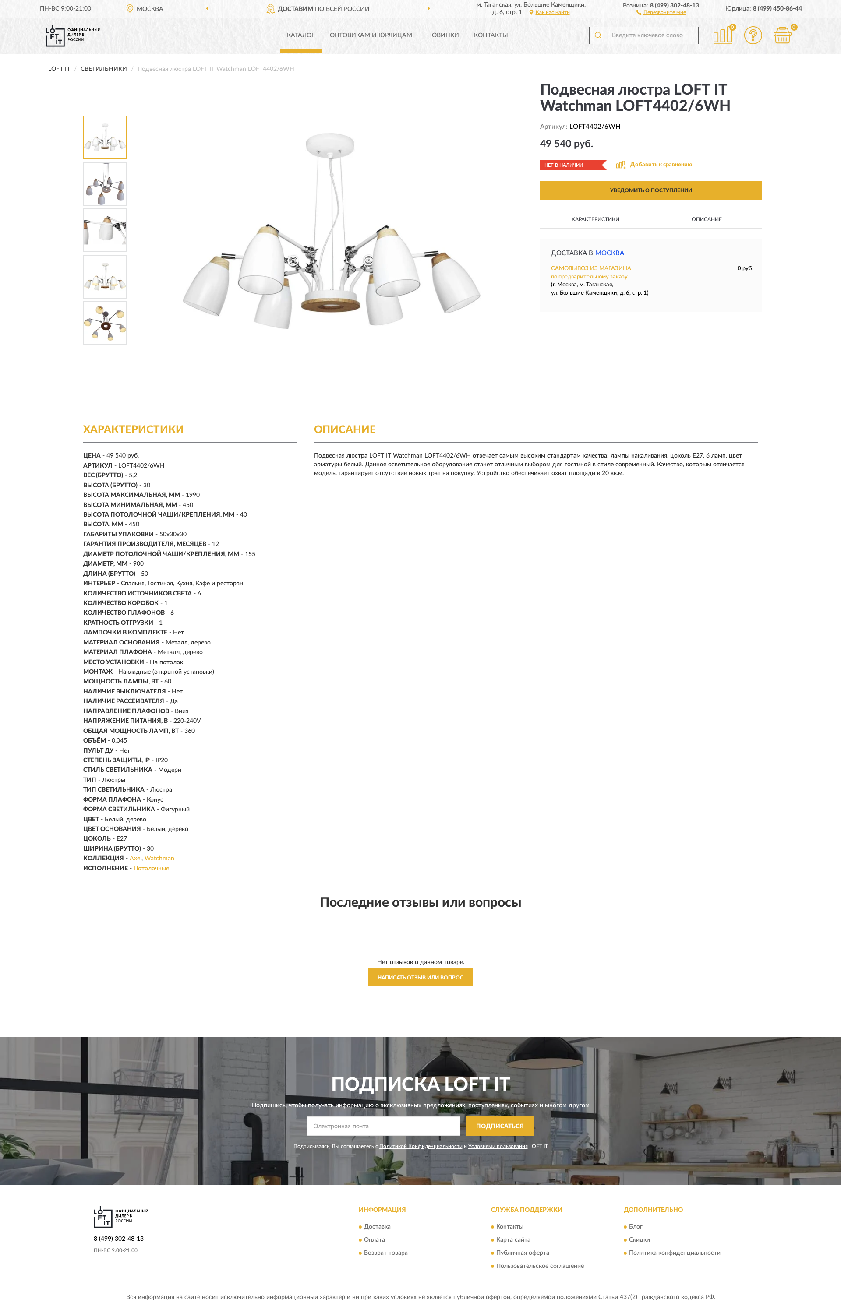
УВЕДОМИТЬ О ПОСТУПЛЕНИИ (651, 190)
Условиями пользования (498, 1146)
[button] (661, 11)
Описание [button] (707, 219)
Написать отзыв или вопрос (420, 977)
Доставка (377, 1227)
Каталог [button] (301, 35)
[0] (782, 35)
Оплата (374, 1240)
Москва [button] (609, 253)
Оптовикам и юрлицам (371, 35)
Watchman (159, 858)
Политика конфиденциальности (675, 1253)
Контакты (491, 35)
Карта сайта (513, 1240)
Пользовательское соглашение (540, 1267)
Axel (135, 858)
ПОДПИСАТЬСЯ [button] (500, 1126)
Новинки (443, 35)
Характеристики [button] (595, 219)
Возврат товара (386, 1253)
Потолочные (151, 869)
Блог (636, 1227)
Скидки (639, 1240)
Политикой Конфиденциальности (421, 1146)
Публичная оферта (522, 1253)
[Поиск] (598, 35)
